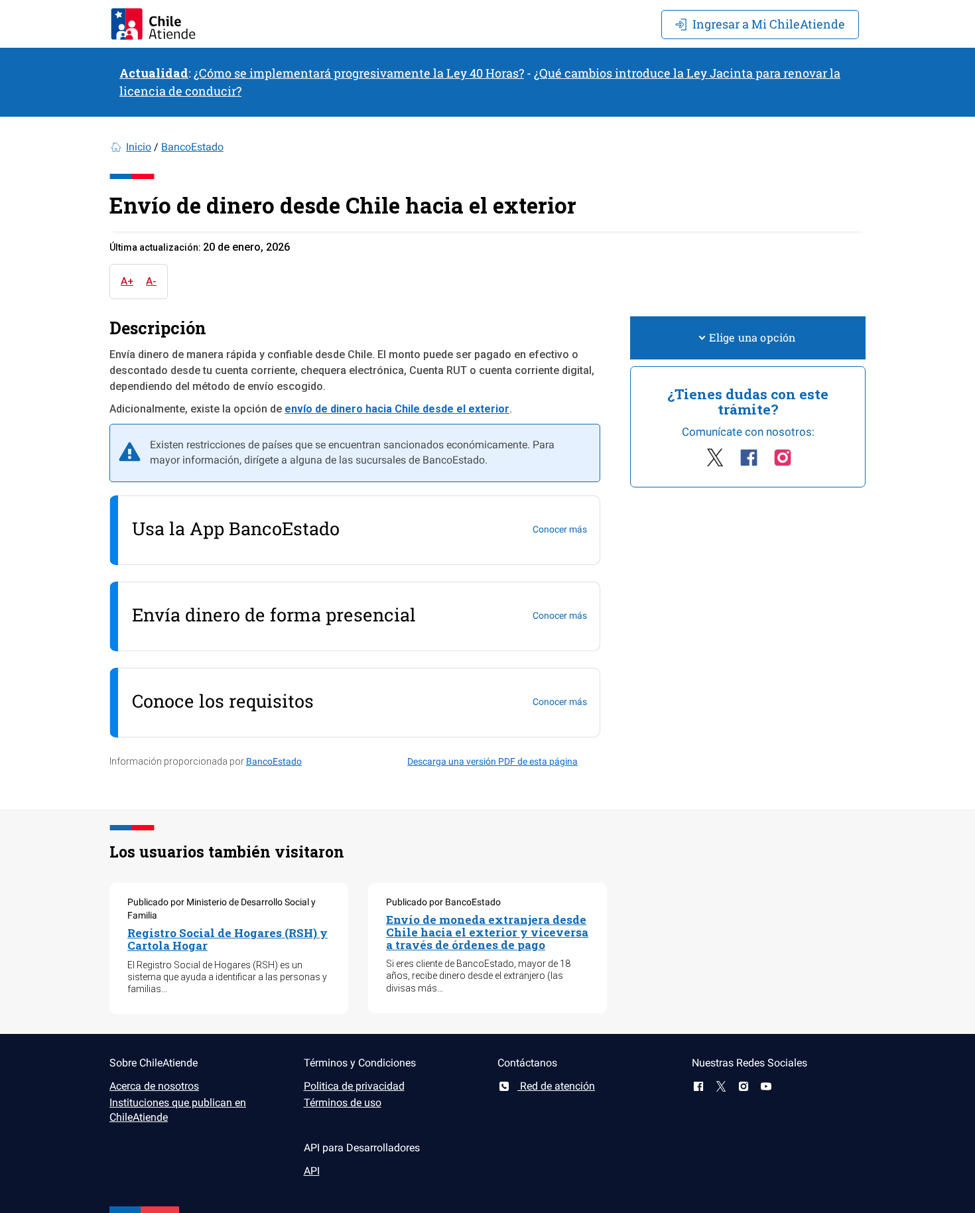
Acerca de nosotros (154, 1086)
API (312, 1171)
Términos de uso (342, 1102)
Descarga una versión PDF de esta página (492, 761)
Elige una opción (752, 337)
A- (151, 281)
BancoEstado (192, 147)
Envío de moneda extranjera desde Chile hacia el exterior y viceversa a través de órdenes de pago (487, 932)
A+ (127, 281)
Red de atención (556, 1086)
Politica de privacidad (354, 1086)
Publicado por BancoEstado (443, 902)
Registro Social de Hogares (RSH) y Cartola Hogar (227, 939)
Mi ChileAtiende (768, 24)
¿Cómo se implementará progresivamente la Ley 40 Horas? (359, 73)
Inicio (138, 147)
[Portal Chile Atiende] (153, 24)
